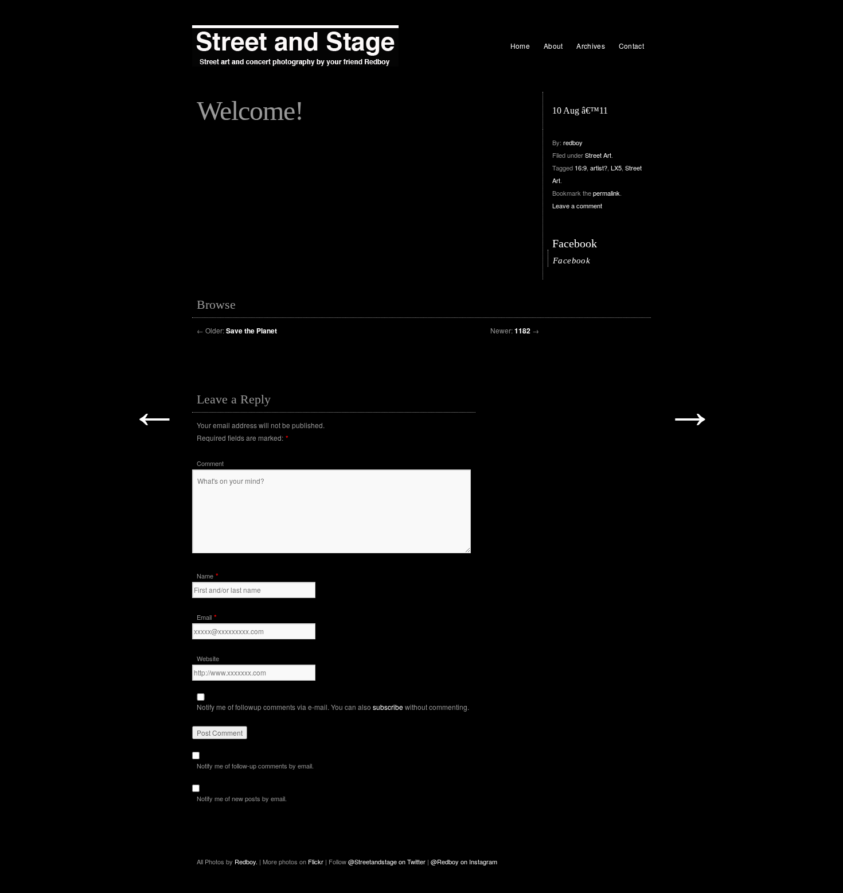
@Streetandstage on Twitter (387, 861)
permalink (606, 192)
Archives (590, 46)
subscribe (388, 707)
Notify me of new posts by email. (242, 798)
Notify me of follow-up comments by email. (255, 765)
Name (205, 575)
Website (208, 658)
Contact (631, 46)
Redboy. (246, 861)
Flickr (316, 861)
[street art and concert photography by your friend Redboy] (295, 46)
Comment (210, 463)
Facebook (574, 243)
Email (204, 617)
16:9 (581, 167)
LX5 (616, 167)
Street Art (598, 155)
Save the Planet (251, 330)
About (553, 46)
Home (520, 46)
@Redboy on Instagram (464, 861)
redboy (573, 142)
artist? (598, 167)
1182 (522, 330)
